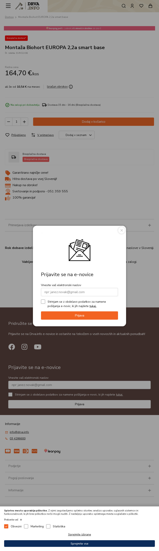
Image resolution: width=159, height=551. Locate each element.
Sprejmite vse (79, 544)
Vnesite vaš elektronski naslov (61, 285)
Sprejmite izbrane (79, 534)
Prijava (79, 315)
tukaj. (92, 306)
